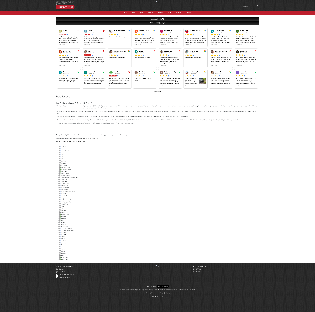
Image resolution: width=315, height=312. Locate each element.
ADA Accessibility (149, 293)
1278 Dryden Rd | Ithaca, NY (65, 2)
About (133, 13)
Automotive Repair (63, 141)
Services (150, 13)
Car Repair (78, 141)
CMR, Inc (175, 290)
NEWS (169, 13)
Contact (178, 13)
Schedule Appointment (65, 7)
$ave (141, 13)
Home (125, 13)
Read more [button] (62, 44)
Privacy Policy (160, 293)
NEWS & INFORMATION (199, 266)
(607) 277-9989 (61, 4)
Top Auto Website (191, 290)
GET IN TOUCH (197, 272)
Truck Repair (72, 141)
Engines (83, 141)
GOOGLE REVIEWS (157, 19)
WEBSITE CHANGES (163, 286)
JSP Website (182, 290)
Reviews (160, 13)
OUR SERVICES (197, 269)
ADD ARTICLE (155, 296)
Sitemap (168, 293)
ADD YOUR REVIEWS (157, 23)
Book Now (188, 13)
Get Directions (60, 269)
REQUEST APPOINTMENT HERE (90, 138)
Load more (157, 91)
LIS (162, 296)
